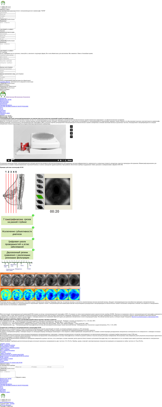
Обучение (3, 110)
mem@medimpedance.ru (6, 402)
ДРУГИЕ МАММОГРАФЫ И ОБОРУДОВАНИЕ (14, 106)
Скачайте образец (5, 82)
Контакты (3, 111)
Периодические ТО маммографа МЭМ (11, 356)
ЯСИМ (12, 403)
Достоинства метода (6, 105)
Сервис (2, 353)
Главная (2, 114)
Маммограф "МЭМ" (6, 99)
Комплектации (4, 101)
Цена (1, 107)
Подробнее (12, 345)
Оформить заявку (5, 113)
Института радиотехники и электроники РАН (145, 316)
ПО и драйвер (4, 350)
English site (3, 98)
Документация (4, 102)
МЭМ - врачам (4, 345)
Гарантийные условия (6, 347)
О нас (1, 109)
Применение (3, 103)
